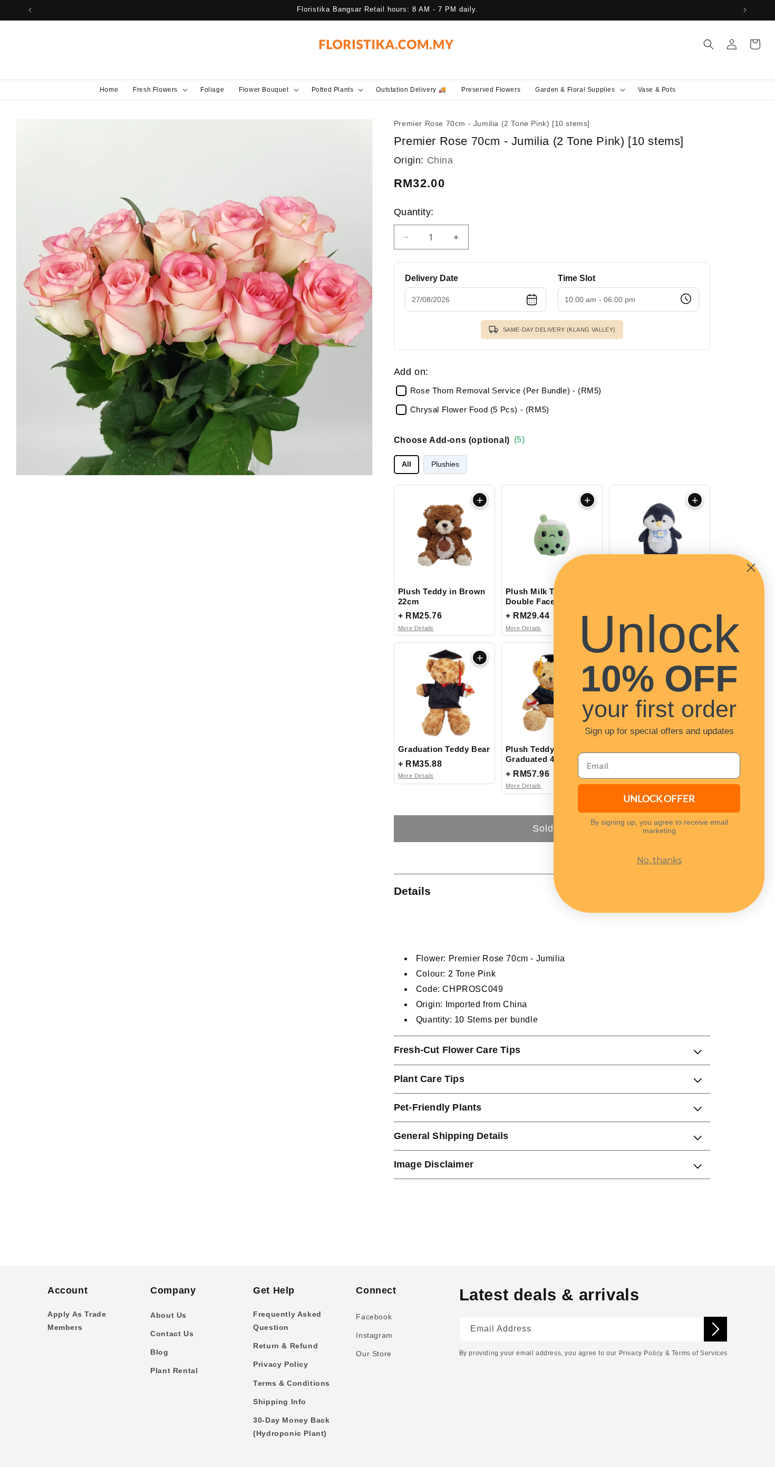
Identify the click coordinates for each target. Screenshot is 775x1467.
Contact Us (171, 1333)
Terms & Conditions (291, 1383)
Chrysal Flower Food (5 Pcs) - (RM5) (479, 410)
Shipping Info (279, 1401)
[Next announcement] (745, 10)
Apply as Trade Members (76, 1320)
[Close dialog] (751, 567)
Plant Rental (174, 1370)
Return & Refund (285, 1345)
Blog (159, 1352)
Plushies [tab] (445, 464)
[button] (159, 90)
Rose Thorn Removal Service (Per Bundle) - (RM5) (506, 391)
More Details (416, 628)
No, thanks (659, 860)
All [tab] (406, 464)
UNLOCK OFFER (659, 798)
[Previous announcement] (30, 10)
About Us (168, 1315)
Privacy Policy (280, 1364)
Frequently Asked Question (287, 1320)
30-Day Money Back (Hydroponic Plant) (291, 1426)
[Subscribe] (715, 1329)
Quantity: (414, 212)
